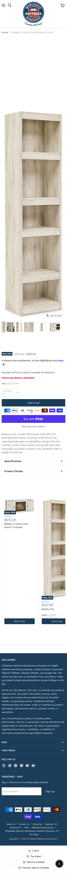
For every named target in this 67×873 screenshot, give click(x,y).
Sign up (50, 791)
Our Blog (33, 834)
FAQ (26, 827)
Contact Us (24, 824)
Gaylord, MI (15, 827)
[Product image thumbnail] (10, 327)
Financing (37, 824)
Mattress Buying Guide (42, 827)
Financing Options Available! (18, 377)
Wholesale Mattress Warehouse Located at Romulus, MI (31, 831)
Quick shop (19, 621)
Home (5, 32)
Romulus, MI (51, 824)
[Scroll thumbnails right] (62, 327)
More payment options (33, 426)
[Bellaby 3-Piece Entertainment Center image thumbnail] (3, 327)
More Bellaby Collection (33, 491)
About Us (11, 824)
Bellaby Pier (48, 609)
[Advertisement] (33, 71)
